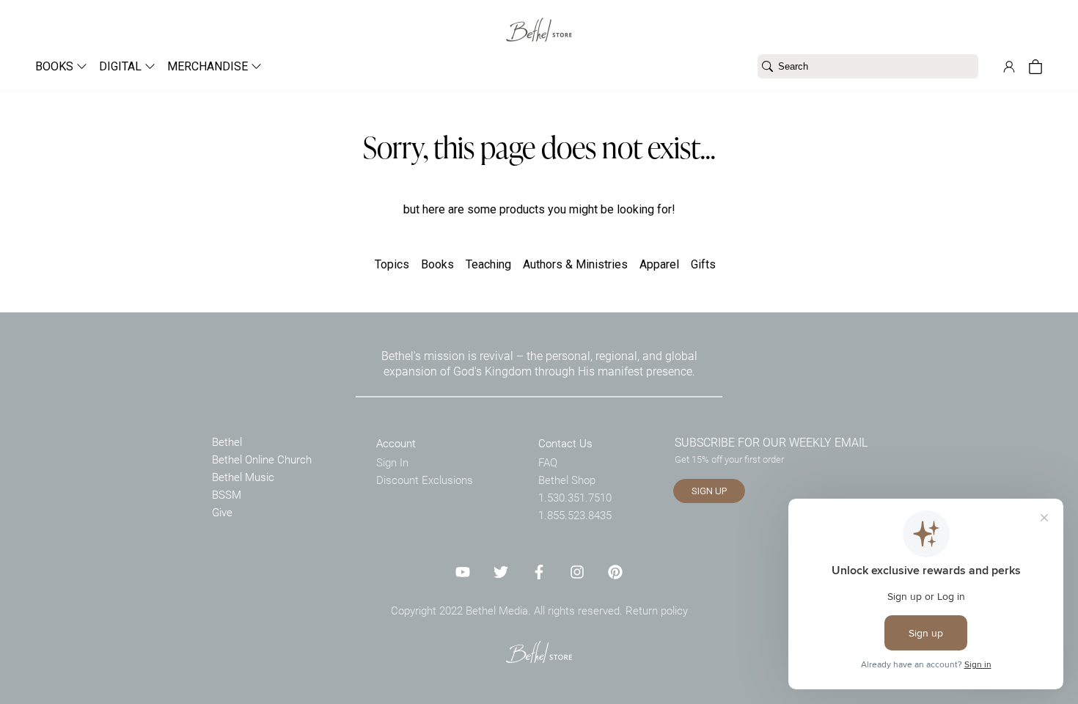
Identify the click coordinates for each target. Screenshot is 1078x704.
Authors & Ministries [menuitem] (575, 264)
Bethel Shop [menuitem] (566, 479)
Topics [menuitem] (392, 264)
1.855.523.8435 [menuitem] (575, 514)
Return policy (657, 610)
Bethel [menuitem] (227, 441)
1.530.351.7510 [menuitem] (575, 497)
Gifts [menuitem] (703, 264)
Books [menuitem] (437, 264)
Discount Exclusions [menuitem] (424, 479)
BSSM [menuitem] (226, 494)
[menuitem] (55, 66)
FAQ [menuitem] (547, 462)
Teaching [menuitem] (488, 264)
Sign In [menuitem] (392, 462)
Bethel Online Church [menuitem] (262, 459)
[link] (539, 21)
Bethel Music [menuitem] (243, 476)
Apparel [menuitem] (659, 264)
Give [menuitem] (222, 512)
